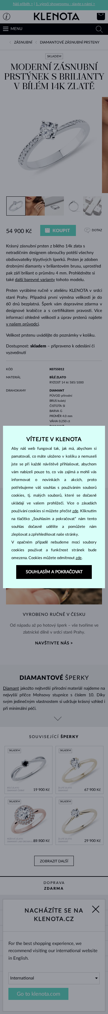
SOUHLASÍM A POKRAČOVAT (54, 572)
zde (75, 511)
